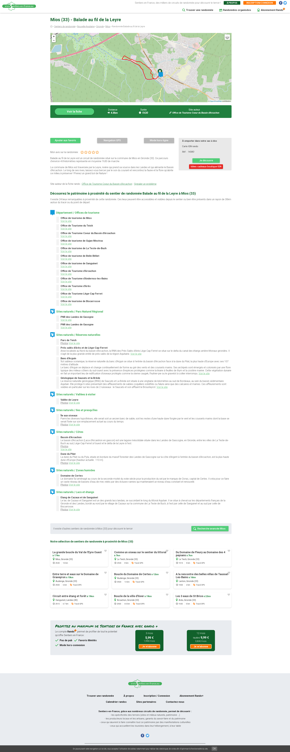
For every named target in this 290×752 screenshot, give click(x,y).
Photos (64, 343)
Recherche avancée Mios (211, 528)
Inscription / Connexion (157, 695)
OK (214, 748)
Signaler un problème (145, 183)
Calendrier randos (116, 701)
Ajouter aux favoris (65, 140)
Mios (107, 26)
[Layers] (227, 37)
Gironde (100, 26)
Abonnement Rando (272, 10)
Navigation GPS (112, 140)
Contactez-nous (175, 701)
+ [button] (54, 36)
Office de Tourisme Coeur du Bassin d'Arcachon (195, 112)
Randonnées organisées (237, 10)
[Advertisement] (141, 128)
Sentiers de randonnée (64, 26)
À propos (232, 3)
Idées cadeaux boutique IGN (206, 166)
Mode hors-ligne (159, 140)
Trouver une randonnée (199, 10)
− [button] (54, 40)
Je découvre (206, 160)
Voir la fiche (74, 111)
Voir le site (66, 221)
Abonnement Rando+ (191, 695)
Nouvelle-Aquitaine (86, 26)
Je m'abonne (149, 646)
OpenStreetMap (216, 101)
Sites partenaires (146, 701)
